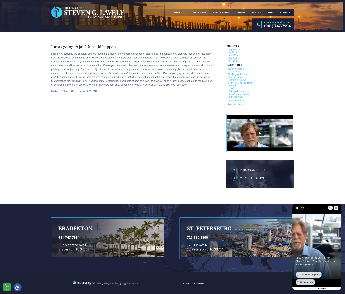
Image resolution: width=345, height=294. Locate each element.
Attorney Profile (196, 12)
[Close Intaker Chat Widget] (336, 208)
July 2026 (232, 52)
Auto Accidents (236, 100)
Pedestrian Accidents (238, 93)
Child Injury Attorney (238, 74)
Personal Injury (235, 96)
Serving (241, 12)
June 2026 (233, 55)
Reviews (256, 12)
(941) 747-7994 (277, 26)
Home (177, 12)
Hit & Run (232, 88)
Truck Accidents (236, 104)
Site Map (186, 283)
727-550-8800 (197, 237)
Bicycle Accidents (236, 68)
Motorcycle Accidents (238, 91)
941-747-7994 (68, 237)
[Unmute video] (297, 208)
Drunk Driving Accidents (240, 82)
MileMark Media (124, 285)
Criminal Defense (236, 77)
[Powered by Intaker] (322, 288)
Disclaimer (199, 283)
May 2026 (232, 57)
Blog (270, 12)
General (232, 85)
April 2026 (233, 60)
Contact (285, 12)
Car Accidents (234, 71)
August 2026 (234, 49)
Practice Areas (221, 12)
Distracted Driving (237, 79)
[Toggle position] (330, 208)
